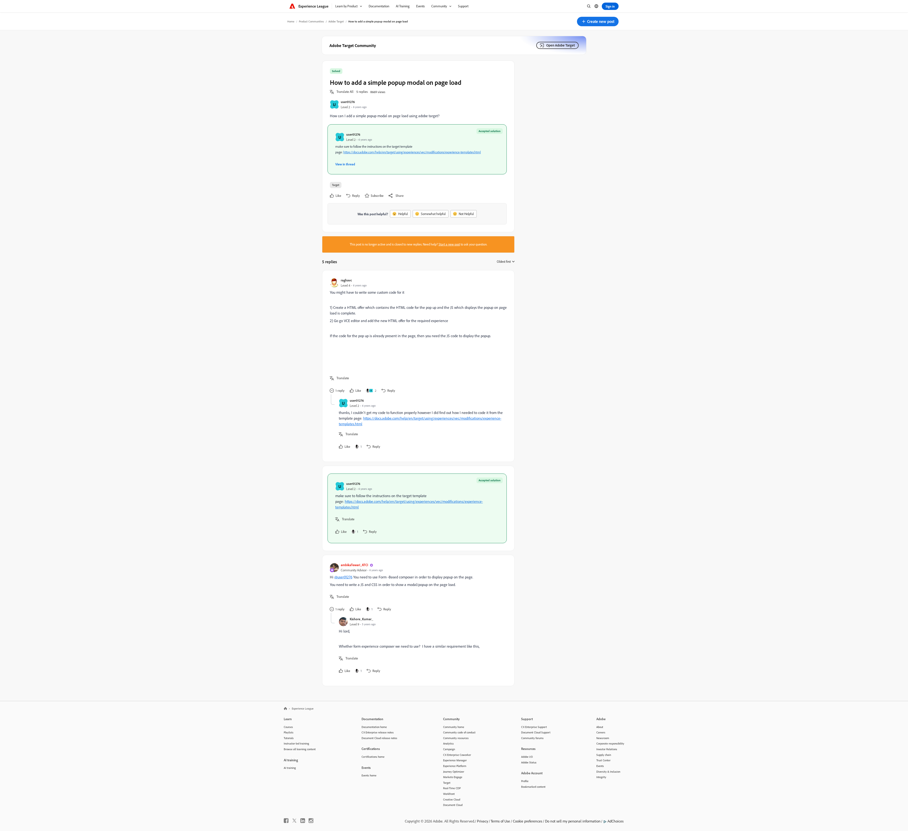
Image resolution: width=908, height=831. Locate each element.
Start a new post (449, 244)
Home (290, 21)
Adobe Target (336, 21)
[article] (417, 336)
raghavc (346, 280)
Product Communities (311, 21)
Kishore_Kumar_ (361, 619)
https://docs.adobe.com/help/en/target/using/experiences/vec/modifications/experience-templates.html (412, 152)
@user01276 (343, 577)
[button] (598, 21)
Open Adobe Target (560, 45)
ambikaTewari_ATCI (354, 565)
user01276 (348, 102)
